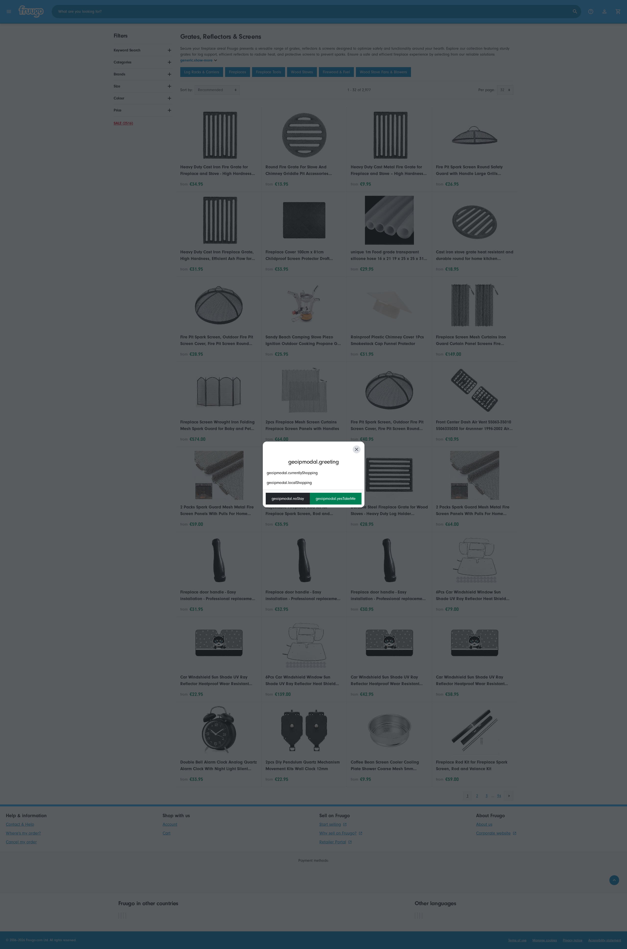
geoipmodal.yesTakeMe (336, 498)
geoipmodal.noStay (288, 498)
